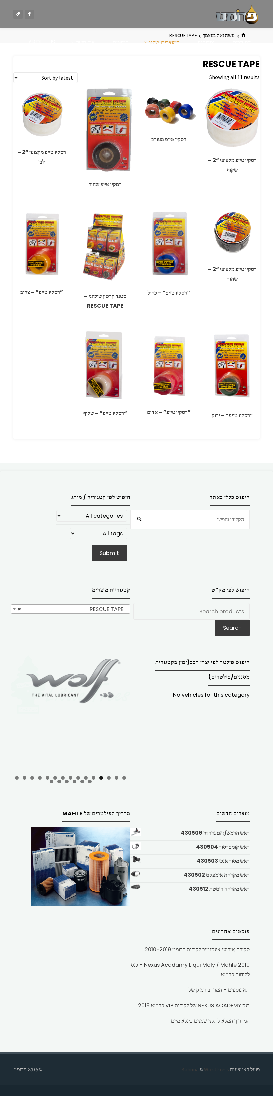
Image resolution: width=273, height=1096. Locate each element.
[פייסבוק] (29, 14)
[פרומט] (237, 14)
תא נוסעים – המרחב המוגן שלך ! (216, 990)
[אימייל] (18, 14)
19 (67, 781)
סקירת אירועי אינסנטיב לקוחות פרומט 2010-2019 (197, 949)
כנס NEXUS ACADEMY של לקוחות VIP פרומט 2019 (194, 1005)
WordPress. (204, 1069)
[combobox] (70, 609)
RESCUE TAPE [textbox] (72, 609)
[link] (251, 71)
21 (51, 781)
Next (122, 712)
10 (55, 778)
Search (232, 628)
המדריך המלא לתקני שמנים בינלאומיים (210, 1021)
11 (47, 778)
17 (82, 781)
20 (59, 781)
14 (24, 778)
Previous (19, 713)
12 (40, 778)
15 (17, 778)
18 (74, 781)
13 (32, 778)
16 (90, 781)
